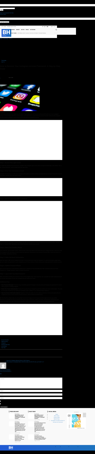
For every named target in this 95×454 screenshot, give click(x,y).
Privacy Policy (3, 14)
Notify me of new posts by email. (8, 403)
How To (10, 38)
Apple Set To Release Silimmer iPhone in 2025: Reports (18, 360)
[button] (56, 30)
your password (18, 8)
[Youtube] (47, 26)
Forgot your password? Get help (7, 12)
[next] (57, 33)
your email (2, 20)
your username (3, 7)
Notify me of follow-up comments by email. (10, 401)
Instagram (3, 343)
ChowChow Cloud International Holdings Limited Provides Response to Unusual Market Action (19, 438)
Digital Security (4, 341)
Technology (5, 38)
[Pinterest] (7, 81)
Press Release (17, 421)
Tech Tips (3, 347)
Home (1, 38)
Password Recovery (5, 344)
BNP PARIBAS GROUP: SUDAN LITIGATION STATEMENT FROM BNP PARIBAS (20, 417)
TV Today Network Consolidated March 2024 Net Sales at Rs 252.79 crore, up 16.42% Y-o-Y (24, 361)
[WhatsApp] (10, 81)
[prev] (55, 33)
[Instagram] (44, 26)
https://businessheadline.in (5, 371)
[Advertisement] (47, 49)
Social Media (4, 346)
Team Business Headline (4, 76)
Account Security (5, 339)
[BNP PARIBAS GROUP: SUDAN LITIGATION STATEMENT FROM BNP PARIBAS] (11, 416)
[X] (46, 26)
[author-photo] (3, 368)
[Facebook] (43, 26)
